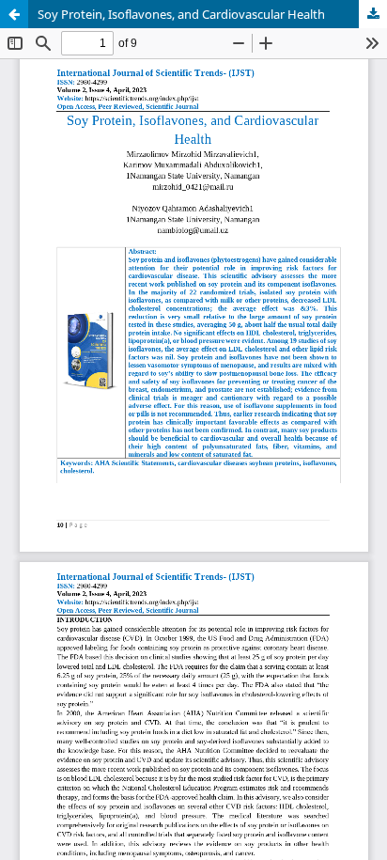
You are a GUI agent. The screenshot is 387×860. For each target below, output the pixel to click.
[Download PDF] (373, 14)
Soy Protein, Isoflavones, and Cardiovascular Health (181, 14)
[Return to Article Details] (14, 14)
